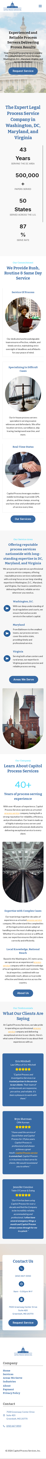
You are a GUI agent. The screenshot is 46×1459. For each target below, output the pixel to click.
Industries (9, 1381)
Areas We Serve (12, 1377)
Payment (8, 1389)
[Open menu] (40, 6)
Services (8, 1374)
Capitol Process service (26, 1152)
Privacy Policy (11, 1393)
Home (6, 1370)
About (7, 1385)
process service (11, 813)
